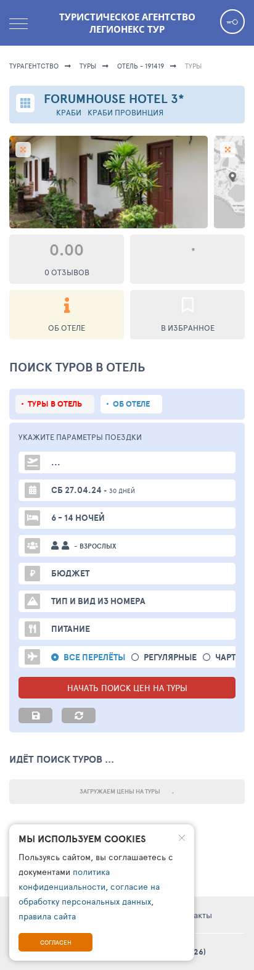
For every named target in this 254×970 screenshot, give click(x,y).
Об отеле (131, 404)
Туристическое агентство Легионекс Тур (127, 22)
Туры (88, 65)
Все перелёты (94, 657)
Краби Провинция (125, 113)
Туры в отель (55, 404)
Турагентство (34, 65)
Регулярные (170, 657)
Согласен (56, 942)
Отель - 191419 (140, 65)
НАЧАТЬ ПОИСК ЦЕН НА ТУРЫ (127, 688)
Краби (68, 113)
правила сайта (47, 916)
